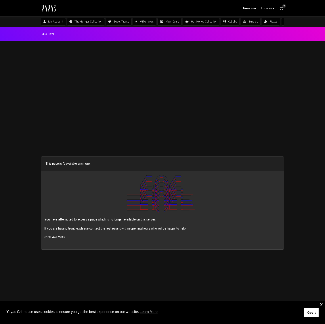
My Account (55, 21)
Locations (267, 8)
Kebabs (232, 21)
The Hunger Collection (88, 21)
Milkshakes (147, 21)
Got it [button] (311, 312)
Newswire (249, 8)
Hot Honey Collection (204, 21)
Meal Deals (172, 21)
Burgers (253, 21)
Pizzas (274, 21)
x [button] (321, 304)
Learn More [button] (149, 312)
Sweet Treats (121, 21)
